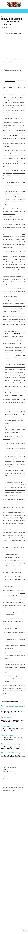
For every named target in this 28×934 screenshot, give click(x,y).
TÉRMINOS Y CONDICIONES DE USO (12, 773)
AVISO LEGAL (6, 769)
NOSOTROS (5, 778)
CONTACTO (6, 776)
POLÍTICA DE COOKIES (8, 771)
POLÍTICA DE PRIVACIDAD (9, 767)
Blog (2, 16)
